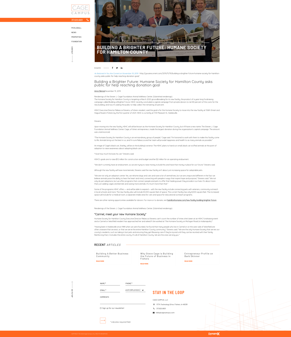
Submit (103, 320)
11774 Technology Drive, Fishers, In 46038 (171, 304)
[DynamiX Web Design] (214, 333)
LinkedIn (121, 68)
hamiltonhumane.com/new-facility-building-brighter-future (191, 200)
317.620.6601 (77, 19)
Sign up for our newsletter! (113, 308)
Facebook (112, 68)
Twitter (117, 68)
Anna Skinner (99, 91)
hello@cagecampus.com (165, 312)
